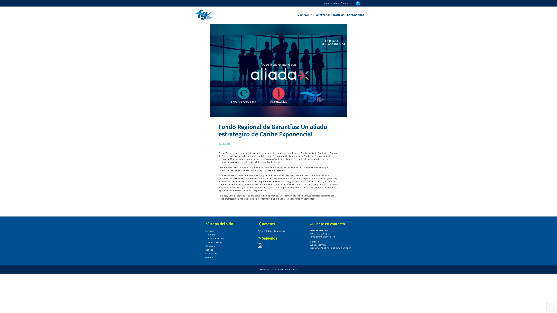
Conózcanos (322, 15)
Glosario (209, 257)
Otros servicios (215, 242)
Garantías (213, 234)
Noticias (338, 15)
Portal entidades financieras (338, 3)
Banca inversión (216, 238)
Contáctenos (355, 15)
